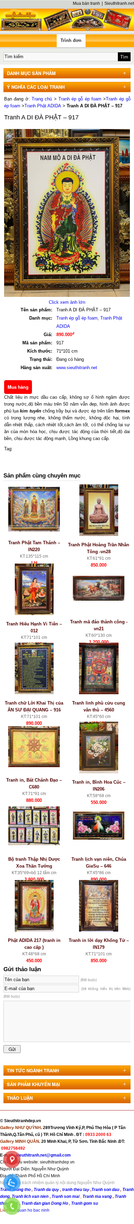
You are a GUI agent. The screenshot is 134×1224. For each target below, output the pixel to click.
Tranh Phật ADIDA (42, 105)
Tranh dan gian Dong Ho (45, 1203)
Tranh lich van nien (30, 1196)
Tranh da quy (46, 1189)
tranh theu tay (75, 1189)
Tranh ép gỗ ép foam (79, 98)
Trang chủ (42, 98)
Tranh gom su (84, 1203)
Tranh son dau (105, 1189)
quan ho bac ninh (33, 1210)
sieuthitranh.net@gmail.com (43, 1155)
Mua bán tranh (86, 3)
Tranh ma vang (97, 1196)
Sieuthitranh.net (119, 3)
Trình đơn (70, 40)
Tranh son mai (66, 1196)
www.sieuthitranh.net (76, 367)
